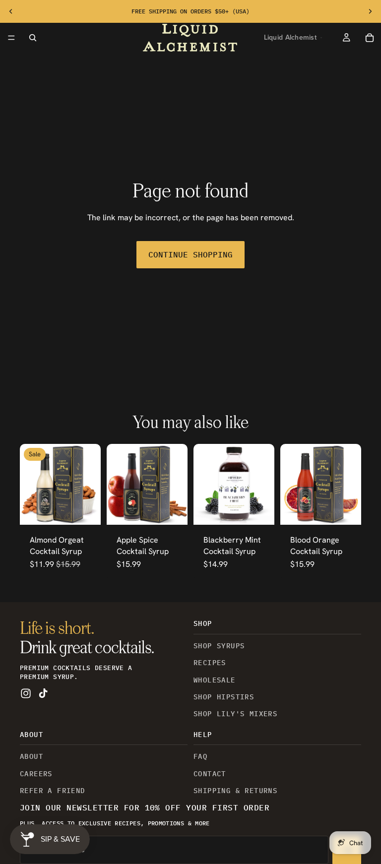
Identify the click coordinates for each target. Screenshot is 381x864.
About (31, 756)
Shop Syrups (219, 645)
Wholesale (214, 680)
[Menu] (11, 37)
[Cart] (370, 38)
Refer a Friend (52, 790)
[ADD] (259, 509)
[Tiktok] (43, 693)
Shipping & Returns (235, 790)
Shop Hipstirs (223, 696)
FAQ (200, 756)
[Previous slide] (11, 11)
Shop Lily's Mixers (235, 713)
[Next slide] (370, 11)
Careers (36, 773)
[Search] (33, 38)
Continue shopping (190, 254)
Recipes (209, 662)
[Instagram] (26, 693)
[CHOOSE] (85, 509)
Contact (209, 773)
